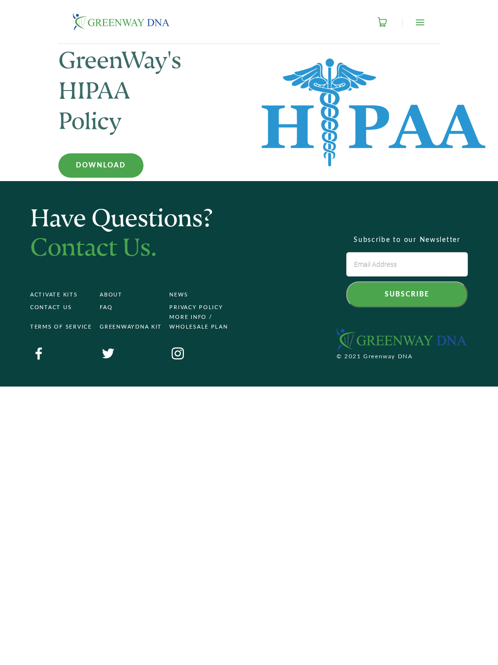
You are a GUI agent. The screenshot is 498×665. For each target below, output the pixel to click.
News (178, 294)
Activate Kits (54, 294)
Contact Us (50, 307)
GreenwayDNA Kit (131, 327)
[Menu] (413, 22)
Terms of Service (61, 327)
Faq (106, 307)
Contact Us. (93, 249)
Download (101, 165)
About (111, 294)
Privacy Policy (196, 307)
